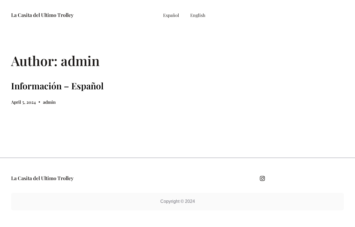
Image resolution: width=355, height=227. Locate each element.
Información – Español (57, 86)
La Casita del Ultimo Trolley (42, 15)
